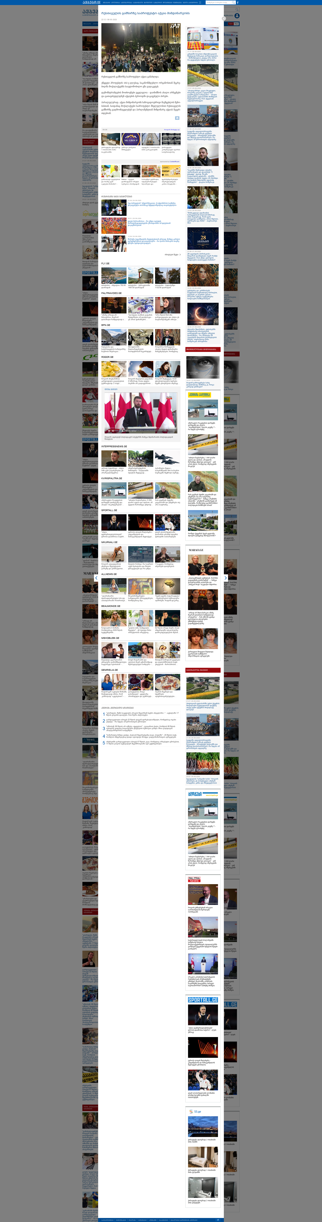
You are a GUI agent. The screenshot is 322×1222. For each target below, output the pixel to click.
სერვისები (142, 1220)
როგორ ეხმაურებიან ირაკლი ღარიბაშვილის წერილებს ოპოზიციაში (200, 910)
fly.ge (105, 264)
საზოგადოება (126, 3)
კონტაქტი (152, 1220)
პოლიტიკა (115, 3)
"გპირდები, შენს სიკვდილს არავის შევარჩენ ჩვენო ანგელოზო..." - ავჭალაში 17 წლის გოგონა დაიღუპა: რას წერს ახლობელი (142, 714)
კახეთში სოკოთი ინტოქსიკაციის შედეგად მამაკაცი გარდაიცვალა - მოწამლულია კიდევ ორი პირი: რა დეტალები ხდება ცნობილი (202, 57)
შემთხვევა (177, 3)
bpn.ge (105, 325)
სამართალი (138, 3)
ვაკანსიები (163, 1220)
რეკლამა (132, 1220)
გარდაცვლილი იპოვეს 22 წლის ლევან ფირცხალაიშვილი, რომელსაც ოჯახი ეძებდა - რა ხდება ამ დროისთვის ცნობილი (141, 721)
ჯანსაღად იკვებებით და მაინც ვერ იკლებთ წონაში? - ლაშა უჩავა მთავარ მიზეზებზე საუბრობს (110, 181)
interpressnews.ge (114, 446)
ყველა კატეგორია (190, 3)
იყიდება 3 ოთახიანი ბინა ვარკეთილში (151, 148)
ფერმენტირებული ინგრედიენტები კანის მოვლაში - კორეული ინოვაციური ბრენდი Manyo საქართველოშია (171, 181)
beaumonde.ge (110, 606)
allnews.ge (109, 574)
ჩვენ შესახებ (121, 1220)
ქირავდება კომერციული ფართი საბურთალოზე (171, 149)
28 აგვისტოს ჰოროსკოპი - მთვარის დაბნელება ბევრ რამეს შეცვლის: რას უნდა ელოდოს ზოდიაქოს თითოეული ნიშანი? (202, 257)
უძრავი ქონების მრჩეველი (129, 148)
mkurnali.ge (109, 542)
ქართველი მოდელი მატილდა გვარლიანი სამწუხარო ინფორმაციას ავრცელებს (200, 654)
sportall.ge (109, 510)
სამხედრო (157, 3)
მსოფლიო (148, 3)
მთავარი (106, 3)
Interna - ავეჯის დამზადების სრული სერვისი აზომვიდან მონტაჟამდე (130, 181)
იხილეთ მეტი (171, 254)
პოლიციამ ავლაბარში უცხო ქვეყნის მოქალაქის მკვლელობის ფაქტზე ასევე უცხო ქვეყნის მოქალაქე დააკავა (202, 706)
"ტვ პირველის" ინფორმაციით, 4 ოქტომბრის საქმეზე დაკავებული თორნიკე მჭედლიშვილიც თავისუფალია (152, 204)
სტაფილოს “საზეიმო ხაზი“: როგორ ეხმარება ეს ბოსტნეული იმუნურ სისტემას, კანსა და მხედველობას (202, 781)
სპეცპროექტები (107, 1220)
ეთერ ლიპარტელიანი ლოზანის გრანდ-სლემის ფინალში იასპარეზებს (201, 1095)
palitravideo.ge (111, 293)
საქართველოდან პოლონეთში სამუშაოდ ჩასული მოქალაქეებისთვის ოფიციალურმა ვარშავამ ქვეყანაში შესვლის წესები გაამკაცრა (202, 944)
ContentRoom (174, 161)
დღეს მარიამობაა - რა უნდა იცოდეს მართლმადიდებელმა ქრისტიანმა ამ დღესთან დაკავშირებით (149, 223)
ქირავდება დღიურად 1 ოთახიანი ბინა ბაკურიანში (110, 149)
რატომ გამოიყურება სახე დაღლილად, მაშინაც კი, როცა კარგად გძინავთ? (200, 385)
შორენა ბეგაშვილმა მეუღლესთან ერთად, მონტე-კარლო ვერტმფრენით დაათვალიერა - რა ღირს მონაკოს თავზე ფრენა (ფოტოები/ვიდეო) (154, 241)
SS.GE (105, 130)
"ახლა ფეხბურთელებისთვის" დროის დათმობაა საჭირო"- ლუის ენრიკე (202, 1030)
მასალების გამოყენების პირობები (184, 1220)
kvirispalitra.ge (111, 478)
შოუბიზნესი (167, 3)
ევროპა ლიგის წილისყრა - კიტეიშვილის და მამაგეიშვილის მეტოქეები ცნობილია (201, 1063)
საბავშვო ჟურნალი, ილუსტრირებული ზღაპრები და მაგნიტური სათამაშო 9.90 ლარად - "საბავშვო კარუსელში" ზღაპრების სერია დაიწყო (151, 181)
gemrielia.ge (109, 670)
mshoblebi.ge (110, 638)
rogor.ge (107, 357)
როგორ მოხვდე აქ (171, 130)
